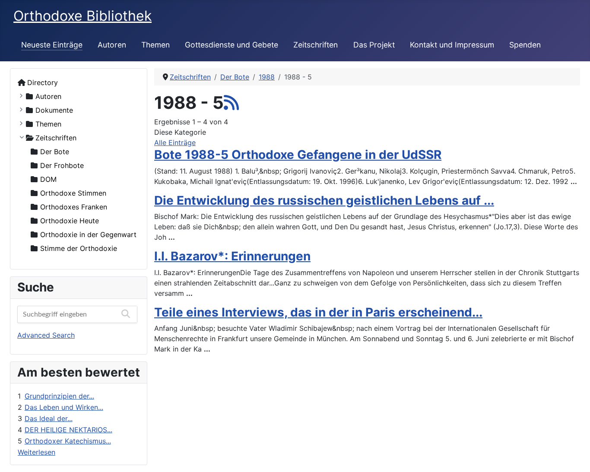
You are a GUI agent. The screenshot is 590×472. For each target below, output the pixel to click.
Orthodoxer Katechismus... (68, 441)
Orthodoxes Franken (73, 207)
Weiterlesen (36, 452)
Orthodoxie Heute (69, 220)
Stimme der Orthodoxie (78, 248)
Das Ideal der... (49, 418)
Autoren (112, 44)
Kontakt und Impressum (452, 44)
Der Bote (54, 151)
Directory (42, 82)
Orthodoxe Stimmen (73, 193)
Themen (155, 44)
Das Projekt (374, 44)
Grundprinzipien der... (59, 396)
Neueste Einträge (51, 44)
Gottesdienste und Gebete (231, 44)
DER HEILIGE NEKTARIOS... (68, 429)
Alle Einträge (175, 142)
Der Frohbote (62, 165)
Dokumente (54, 110)
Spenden (525, 44)
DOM (48, 179)
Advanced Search (46, 335)
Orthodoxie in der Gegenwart (88, 234)
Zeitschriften (315, 44)
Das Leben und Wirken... (64, 407)
